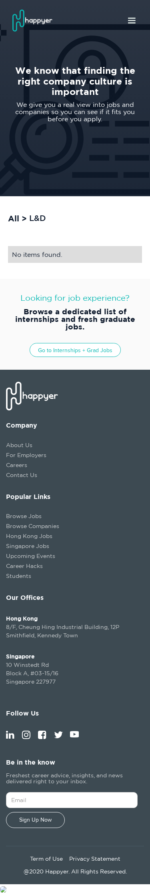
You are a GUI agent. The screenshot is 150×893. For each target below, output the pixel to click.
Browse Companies (32, 526)
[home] (36, 21)
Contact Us (21, 475)
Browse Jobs (24, 516)
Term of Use (46, 858)
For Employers (26, 455)
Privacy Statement (94, 858)
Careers (16, 465)
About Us (19, 445)
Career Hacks (24, 566)
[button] (132, 21)
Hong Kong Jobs (29, 536)
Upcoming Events (30, 556)
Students (18, 576)
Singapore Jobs (27, 546)
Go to (75, 350)
